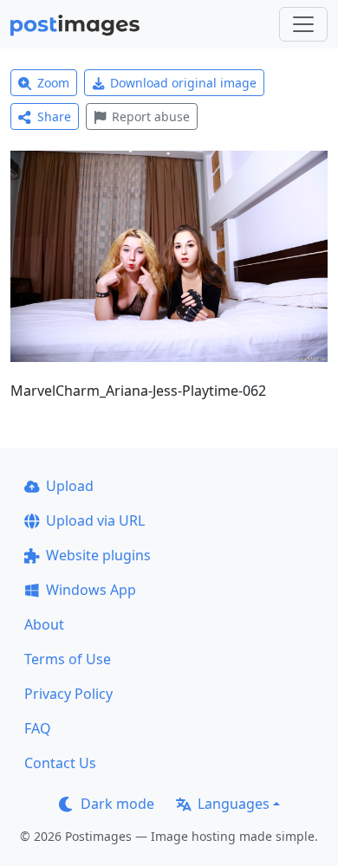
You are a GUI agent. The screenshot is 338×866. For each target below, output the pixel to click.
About (44, 624)
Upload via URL (95, 520)
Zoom (53, 82)
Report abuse (151, 116)
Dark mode (117, 803)
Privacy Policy (68, 693)
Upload (70, 485)
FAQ (37, 728)
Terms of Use (67, 659)
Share (54, 116)
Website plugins (98, 555)
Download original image (183, 82)
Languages (234, 803)
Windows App (91, 589)
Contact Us (60, 762)
